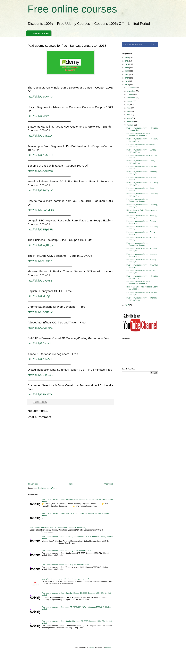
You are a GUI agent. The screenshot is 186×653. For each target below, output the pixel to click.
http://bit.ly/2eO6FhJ (40, 96)
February (130, 122)
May (128, 111)
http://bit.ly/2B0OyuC (40, 190)
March (129, 118)
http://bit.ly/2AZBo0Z (40, 311)
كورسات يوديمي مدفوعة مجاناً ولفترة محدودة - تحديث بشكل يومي (65, 579)
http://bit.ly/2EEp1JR (40, 229)
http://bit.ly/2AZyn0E (40, 327)
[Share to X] (40, 402)
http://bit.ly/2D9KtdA (40, 135)
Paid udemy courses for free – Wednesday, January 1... (138, 200)
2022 (127, 71)
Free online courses (72, 9)
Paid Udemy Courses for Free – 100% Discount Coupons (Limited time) (58, 528)
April (129, 115)
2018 (127, 85)
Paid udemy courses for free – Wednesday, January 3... (138, 134)
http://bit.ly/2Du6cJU (40, 155)
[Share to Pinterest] (45, 402)
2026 (127, 58)
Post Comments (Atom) (47, 488)
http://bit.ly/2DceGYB (40, 374)
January (130, 125)
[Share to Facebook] (43, 402)
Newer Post (32, 484)
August (130, 101)
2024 (127, 64)
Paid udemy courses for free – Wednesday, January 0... (138, 282)
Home (71, 484)
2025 (127, 61)
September (131, 98)
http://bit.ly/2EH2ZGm (41, 394)
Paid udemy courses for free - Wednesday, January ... (138, 244)
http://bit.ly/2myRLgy (40, 245)
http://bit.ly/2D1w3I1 (40, 359)
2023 (127, 68)
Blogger (108, 647)
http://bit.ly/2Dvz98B (40, 280)
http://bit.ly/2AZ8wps (40, 170)
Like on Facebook (133, 44)
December (131, 88)
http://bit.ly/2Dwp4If (39, 343)
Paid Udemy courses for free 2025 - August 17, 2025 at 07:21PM (67, 551)
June (129, 108)
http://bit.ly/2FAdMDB (41, 210)
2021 (127, 75)
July (128, 105)
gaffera (91, 647)
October (130, 94)
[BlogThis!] (37, 402)
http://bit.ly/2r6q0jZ (39, 296)
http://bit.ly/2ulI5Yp (39, 116)
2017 (127, 305)
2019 (127, 81)
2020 (127, 78)
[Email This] (34, 402)
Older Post (108, 484)
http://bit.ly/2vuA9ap (40, 261)
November (131, 91)
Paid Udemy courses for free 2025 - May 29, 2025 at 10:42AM (66, 565)
